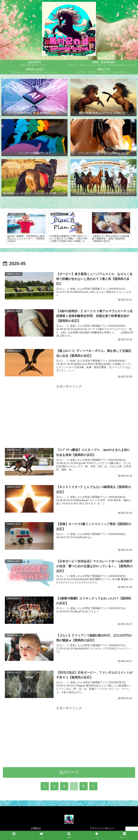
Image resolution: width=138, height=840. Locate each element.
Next (135, 228)
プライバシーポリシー (102, 828)
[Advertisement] (69, 414)
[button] (127, 610)
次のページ (69, 772)
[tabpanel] (26, 228)
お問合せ (36, 828)
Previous (2, 228)
